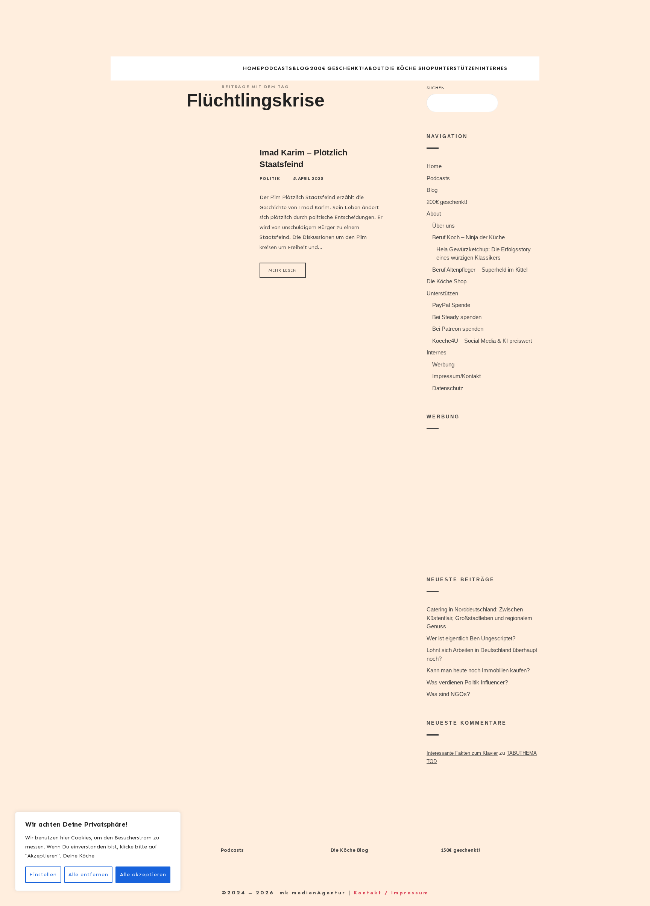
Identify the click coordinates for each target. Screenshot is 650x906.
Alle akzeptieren (143, 874)
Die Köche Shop (409, 68)
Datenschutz (447, 388)
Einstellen (43, 874)
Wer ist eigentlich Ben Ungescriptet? (471, 638)
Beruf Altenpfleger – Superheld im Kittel (479, 269)
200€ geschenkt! (337, 68)
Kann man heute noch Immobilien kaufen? (478, 670)
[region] (98, 851)
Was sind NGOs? (448, 694)
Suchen (436, 88)
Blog (301, 68)
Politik (270, 178)
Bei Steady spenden (456, 317)
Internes (493, 68)
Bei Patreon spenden (457, 328)
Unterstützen (457, 68)
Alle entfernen (88, 874)
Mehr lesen (283, 270)
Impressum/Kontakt (456, 376)
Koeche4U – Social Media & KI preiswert (482, 340)
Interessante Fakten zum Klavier (462, 753)
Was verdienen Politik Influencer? (467, 682)
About (374, 68)
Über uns (443, 225)
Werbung (443, 364)
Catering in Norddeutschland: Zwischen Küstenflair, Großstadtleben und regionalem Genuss (479, 617)
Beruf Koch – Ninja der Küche (468, 237)
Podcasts (276, 68)
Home (251, 68)
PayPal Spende (451, 305)
